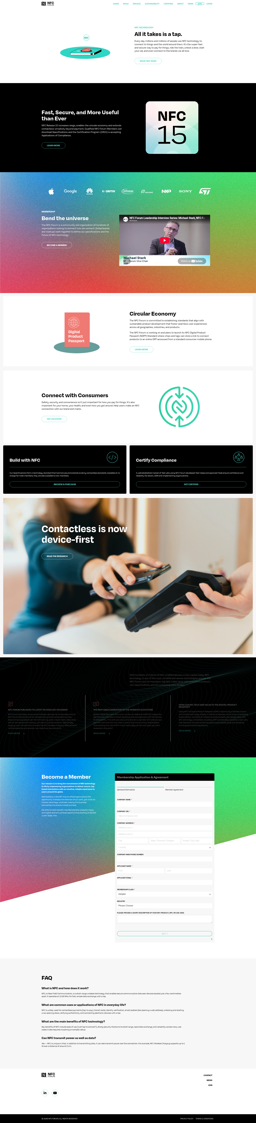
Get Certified (191, 484)
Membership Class (130, 889)
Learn (116, 4)
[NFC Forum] (48, 4)
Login (209, 4)
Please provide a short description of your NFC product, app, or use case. (150, 913)
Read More (14, 733)
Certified (168, 4)
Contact (208, 1075)
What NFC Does (148, 61)
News (190, 4)
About (180, 4)
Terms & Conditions (204, 1119)
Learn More (53, 145)
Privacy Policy (186, 1119)
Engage (137, 4)
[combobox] (164, 847)
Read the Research (57, 556)
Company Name (128, 800)
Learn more (141, 349)
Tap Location (54, 418)
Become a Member (57, 245)
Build (126, 4)
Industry (121, 901)
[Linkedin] (45, 1093)
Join (200, 4)
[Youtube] (55, 1093)
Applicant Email (129, 878)
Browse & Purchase (65, 484)
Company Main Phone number (130, 854)
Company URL (128, 811)
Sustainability (152, 4)
